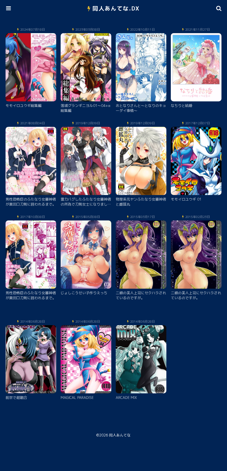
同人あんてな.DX (116, 8)
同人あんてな (120, 435)
